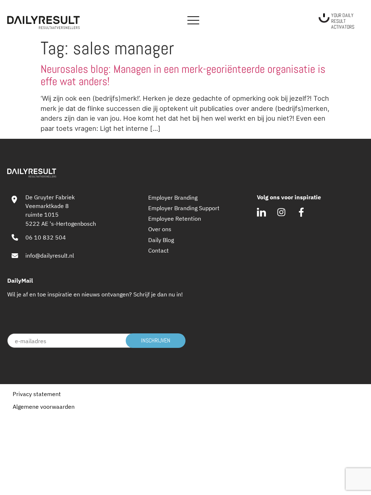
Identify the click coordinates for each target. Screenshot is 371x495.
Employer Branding (172, 197)
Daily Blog (161, 240)
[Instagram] (281, 212)
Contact (158, 250)
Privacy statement (37, 394)
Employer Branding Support (184, 208)
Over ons (159, 229)
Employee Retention (174, 218)
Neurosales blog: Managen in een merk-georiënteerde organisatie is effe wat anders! (183, 75)
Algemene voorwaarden (44, 406)
